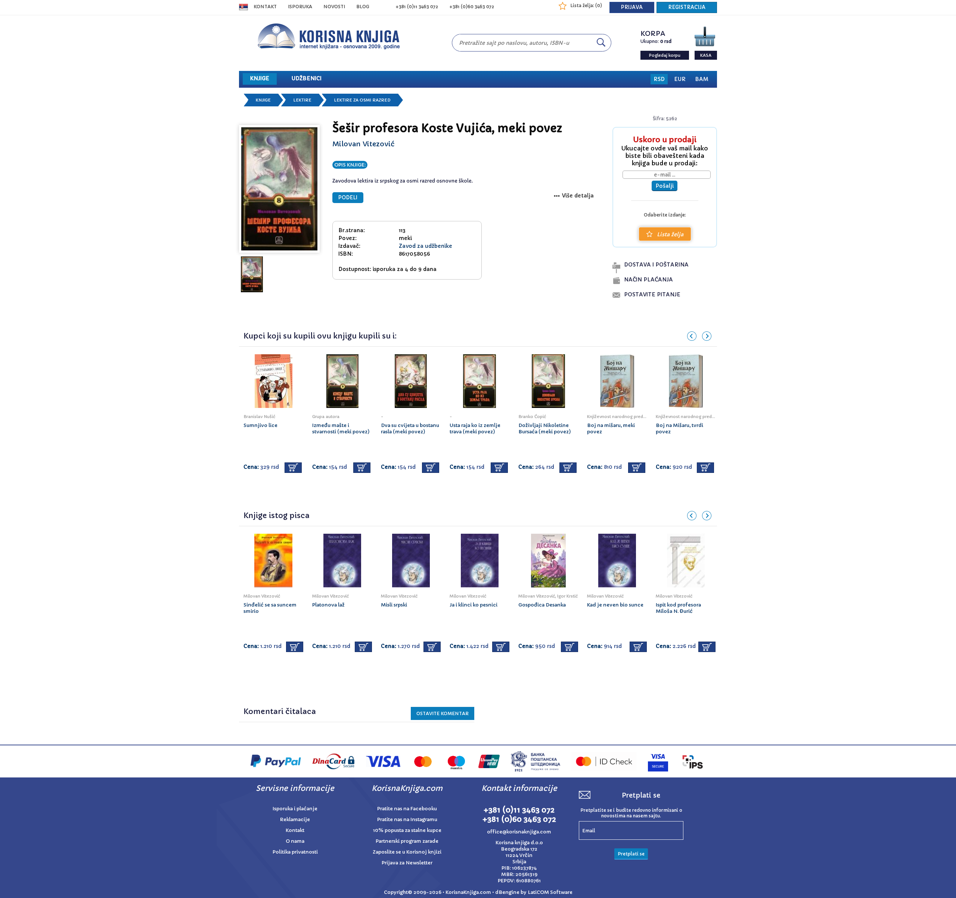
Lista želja (670, 234)
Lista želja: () (586, 5)
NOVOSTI (334, 6)
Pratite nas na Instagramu (407, 819)
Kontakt (265, 6)
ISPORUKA (300, 6)
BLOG (362, 6)
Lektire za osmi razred (362, 100)
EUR (680, 79)
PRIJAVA (632, 7)
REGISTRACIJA (686, 7)
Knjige (263, 100)
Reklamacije (295, 819)
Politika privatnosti (295, 852)
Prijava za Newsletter (407, 863)
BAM (701, 79)
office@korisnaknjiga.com (519, 832)
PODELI (347, 197)
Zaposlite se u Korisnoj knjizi (407, 852)
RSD (659, 79)
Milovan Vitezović (363, 144)
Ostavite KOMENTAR (442, 713)
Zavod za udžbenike (425, 246)
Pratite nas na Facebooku (407, 808)
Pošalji (664, 186)
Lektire (302, 100)
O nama (295, 841)
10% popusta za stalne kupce (407, 830)
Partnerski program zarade (407, 841)
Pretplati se (631, 854)
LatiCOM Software (550, 892)
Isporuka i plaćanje (295, 808)
